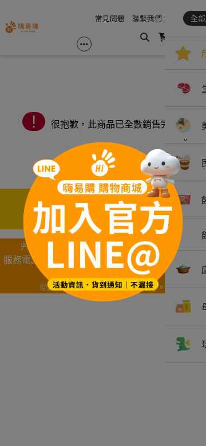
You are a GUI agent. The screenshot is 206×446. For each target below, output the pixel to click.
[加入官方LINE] (103, 223)
